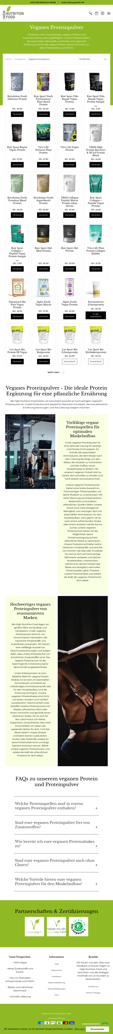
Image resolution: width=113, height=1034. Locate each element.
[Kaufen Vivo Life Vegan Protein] (69, 133)
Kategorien (20, 59)
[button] (90, 13)
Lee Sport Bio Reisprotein (43, 351)
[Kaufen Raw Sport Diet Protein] (69, 234)
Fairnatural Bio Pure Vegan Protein (17, 304)
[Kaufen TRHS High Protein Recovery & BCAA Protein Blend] (96, 133)
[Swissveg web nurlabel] (34, 926)
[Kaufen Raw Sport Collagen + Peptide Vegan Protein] (96, 183)
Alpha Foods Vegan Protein (70, 303)
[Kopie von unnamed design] (56, 926)
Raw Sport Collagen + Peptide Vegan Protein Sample (17, 252)
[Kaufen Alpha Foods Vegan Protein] (69, 287)
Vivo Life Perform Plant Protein (43, 150)
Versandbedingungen (56, 989)
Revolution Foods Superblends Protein (43, 200)
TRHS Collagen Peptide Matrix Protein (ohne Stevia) (69, 201)
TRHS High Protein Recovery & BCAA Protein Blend (96, 151)
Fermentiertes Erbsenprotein (96, 303)
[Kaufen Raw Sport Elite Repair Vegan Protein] (69, 82)
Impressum (56, 976)
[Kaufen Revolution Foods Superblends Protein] (43, 183)
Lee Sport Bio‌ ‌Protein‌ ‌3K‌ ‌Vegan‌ (17, 351)
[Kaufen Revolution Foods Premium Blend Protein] (17, 183)
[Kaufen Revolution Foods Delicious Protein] (17, 82)
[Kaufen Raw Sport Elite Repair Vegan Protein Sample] (96, 82)
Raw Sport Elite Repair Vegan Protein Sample (96, 99)
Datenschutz (56, 970)
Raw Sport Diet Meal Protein (43, 249)
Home (8, 59)
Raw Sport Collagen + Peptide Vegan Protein (96, 201)
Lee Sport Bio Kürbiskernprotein (96, 351)
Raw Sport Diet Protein (69, 249)
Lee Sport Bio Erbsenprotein (70, 351)
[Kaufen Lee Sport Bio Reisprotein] (43, 335)
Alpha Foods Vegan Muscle (43, 303)
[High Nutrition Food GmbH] (13, 13)
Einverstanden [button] (97, 1029)
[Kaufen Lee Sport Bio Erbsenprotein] (69, 335)
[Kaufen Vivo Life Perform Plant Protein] (43, 133)
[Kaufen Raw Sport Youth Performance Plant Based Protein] (43, 82)
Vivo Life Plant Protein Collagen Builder (95, 251)
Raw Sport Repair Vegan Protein (17, 148)
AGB (56, 964)
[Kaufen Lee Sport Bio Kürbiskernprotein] (96, 335)
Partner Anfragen (93, 993)
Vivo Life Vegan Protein (70, 148)
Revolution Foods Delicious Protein (17, 97)
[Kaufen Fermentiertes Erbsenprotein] (96, 287)
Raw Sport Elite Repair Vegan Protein (69, 99)
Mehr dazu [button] (80, 1029)
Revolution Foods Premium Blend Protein (17, 200)
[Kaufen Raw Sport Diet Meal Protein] (43, 234)
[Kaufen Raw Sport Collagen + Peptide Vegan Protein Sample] (17, 234)
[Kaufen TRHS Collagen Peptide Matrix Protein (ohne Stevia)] (69, 183)
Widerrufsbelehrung (56, 983)
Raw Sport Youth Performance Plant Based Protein (43, 100)
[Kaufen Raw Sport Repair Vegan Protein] (17, 133)
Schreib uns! (93, 987)
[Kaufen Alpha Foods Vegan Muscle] (43, 287)
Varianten (17, 114)
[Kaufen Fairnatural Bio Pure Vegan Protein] (17, 287)
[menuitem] (90, 13)
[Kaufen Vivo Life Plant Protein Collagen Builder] (96, 234)
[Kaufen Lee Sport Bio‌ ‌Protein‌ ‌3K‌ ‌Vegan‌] (17, 335)
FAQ (56, 995)
